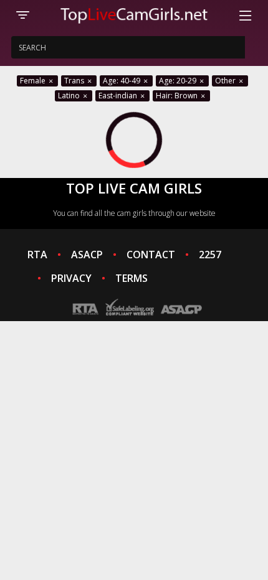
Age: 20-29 (178, 80)
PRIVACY (71, 278)
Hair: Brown (177, 95)
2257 (210, 254)
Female (33, 80)
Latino (70, 95)
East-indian (118, 95)
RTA (37, 254)
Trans (75, 80)
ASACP (87, 254)
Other (226, 80)
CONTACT (151, 254)
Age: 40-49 (122, 80)
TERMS (131, 278)
